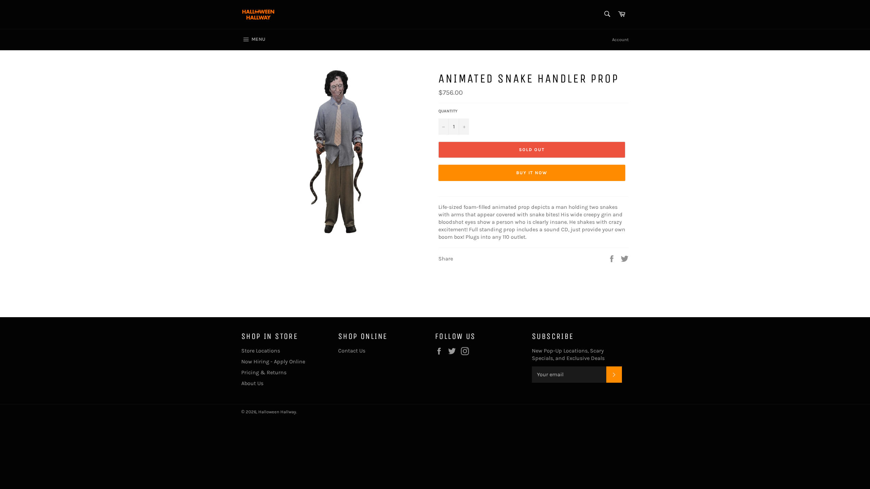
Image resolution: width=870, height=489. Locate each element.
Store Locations (260, 350)
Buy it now (532, 172)
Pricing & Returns (263, 372)
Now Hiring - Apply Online (273, 361)
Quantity (447, 111)
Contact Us (351, 350)
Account (620, 39)
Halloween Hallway (277, 411)
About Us (252, 383)
